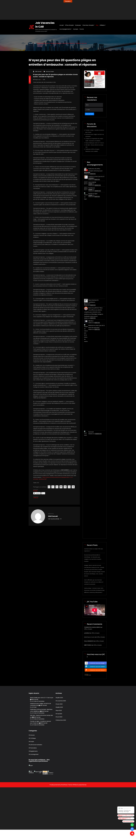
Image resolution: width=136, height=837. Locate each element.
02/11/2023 (29, 79)
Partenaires (33, 748)
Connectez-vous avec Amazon (97, 670)
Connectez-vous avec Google (97, 663)
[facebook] (49, 486)
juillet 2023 (60, 707)
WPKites (75, 785)
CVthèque (33, 738)
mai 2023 (59, 714)
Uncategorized (34, 754)
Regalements (34, 751)
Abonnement (89, 114)
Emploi (52, 71)
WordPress (64, 785)
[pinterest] (65, 486)
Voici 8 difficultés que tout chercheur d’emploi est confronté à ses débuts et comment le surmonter (93, 582)
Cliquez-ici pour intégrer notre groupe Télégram (125, 818)
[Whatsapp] (132, 825)
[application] (94, 610)
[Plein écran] (103, 614)
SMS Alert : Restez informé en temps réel (41, 715)
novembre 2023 (61, 701)
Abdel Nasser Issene (89, 637)
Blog (35, 43)
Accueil (31, 43)
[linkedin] (57, 486)
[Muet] (101, 614)
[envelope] (61, 486)
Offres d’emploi (88, 629)
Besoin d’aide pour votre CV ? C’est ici (94, 142)
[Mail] (132, 829)
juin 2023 (59, 710)
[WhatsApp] (69, 486)
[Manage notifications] (133, 834)
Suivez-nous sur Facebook (128, 821)
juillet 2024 (60, 697)
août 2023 (59, 704)
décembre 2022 (61, 720)
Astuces (48, 71)
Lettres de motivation (36, 745)
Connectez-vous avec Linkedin (97, 666)
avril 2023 (59, 717)
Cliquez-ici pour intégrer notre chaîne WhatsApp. (125, 815)
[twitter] (52, 486)
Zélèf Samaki (38, 71)
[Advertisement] (42, 10)
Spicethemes (82, 785)
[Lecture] (86, 614)
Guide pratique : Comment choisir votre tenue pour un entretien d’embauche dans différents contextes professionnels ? (94, 590)
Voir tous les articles (54, 519)
